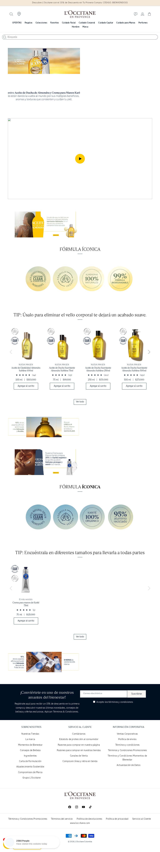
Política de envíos (127, 739)
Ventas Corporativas (127, 734)
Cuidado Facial (69, 23)
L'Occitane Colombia (83, 841)
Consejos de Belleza (30, 750)
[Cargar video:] (80, 158)
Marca (85, 27)
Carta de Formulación (30, 761)
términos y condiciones (120, 702)
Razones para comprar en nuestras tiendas (79, 750)
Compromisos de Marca (30, 772)
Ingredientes (30, 756)
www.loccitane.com (80, 823)
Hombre (76, 27)
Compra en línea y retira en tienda (79, 761)
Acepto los (114, 702)
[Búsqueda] (5, 37)
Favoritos (54, 23)
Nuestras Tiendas (30, 734)
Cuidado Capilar (105, 23)
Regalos (28, 23)
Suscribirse (136, 694)
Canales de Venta (79, 756)
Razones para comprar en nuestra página (79, 745)
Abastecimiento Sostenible (30, 767)
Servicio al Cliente (141, 819)
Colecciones (41, 23)
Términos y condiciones (127, 745)
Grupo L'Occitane (31, 778)
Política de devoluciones (89, 819)
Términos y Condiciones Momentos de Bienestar (127, 758)
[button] (11, 14)
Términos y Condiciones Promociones (127, 750)
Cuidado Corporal (87, 23)
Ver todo (80, 402)
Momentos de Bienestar (30, 745)
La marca (30, 739)
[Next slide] (149, 352)
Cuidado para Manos (125, 23)
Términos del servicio (62, 819)
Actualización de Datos (128, 765)
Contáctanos (78, 734)
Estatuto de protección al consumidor (78, 739)
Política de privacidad (117, 819)
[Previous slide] (11, 352)
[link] (26, 359)
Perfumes (143, 23)
